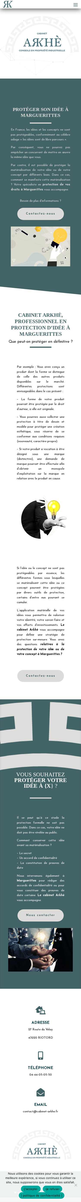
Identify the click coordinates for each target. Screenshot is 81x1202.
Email (40, 1105)
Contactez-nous (40, 213)
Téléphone (40, 1068)
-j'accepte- (30, 1189)
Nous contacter (40, 915)
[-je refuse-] (75, 1185)
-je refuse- (52, 1189)
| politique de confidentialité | (41, 1195)
